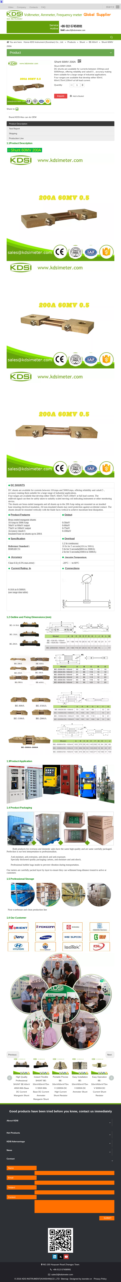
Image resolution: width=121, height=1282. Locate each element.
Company (21, 7)
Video (10, 7)
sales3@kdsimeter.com (75, 30)
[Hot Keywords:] (111, 37)
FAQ (43, 7)
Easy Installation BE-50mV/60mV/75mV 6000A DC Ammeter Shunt (80, 1084)
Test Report (14, 128)
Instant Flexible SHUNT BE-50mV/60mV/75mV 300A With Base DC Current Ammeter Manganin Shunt (41, 1088)
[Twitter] (60, 1256)
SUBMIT (108, 1218)
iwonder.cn (87, 1279)
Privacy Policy (100, 1279)
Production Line (16, 138)
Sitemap (64, 1279)
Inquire (60, 96)
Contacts (34, 7)
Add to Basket (78, 96)
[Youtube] (66, 1256)
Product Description (18, 124)
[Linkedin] (54, 1256)
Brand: (12, 117)
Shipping (13, 133)
